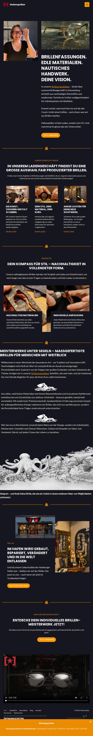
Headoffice (13, 710)
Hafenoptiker (17, 4)
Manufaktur (23, 710)
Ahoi (5, 710)
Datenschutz (18, 713)
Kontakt (38, 710)
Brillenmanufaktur (61, 86)
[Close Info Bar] (90, 722)
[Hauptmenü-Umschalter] (87, 4)
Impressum (7, 713)
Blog (31, 710)
